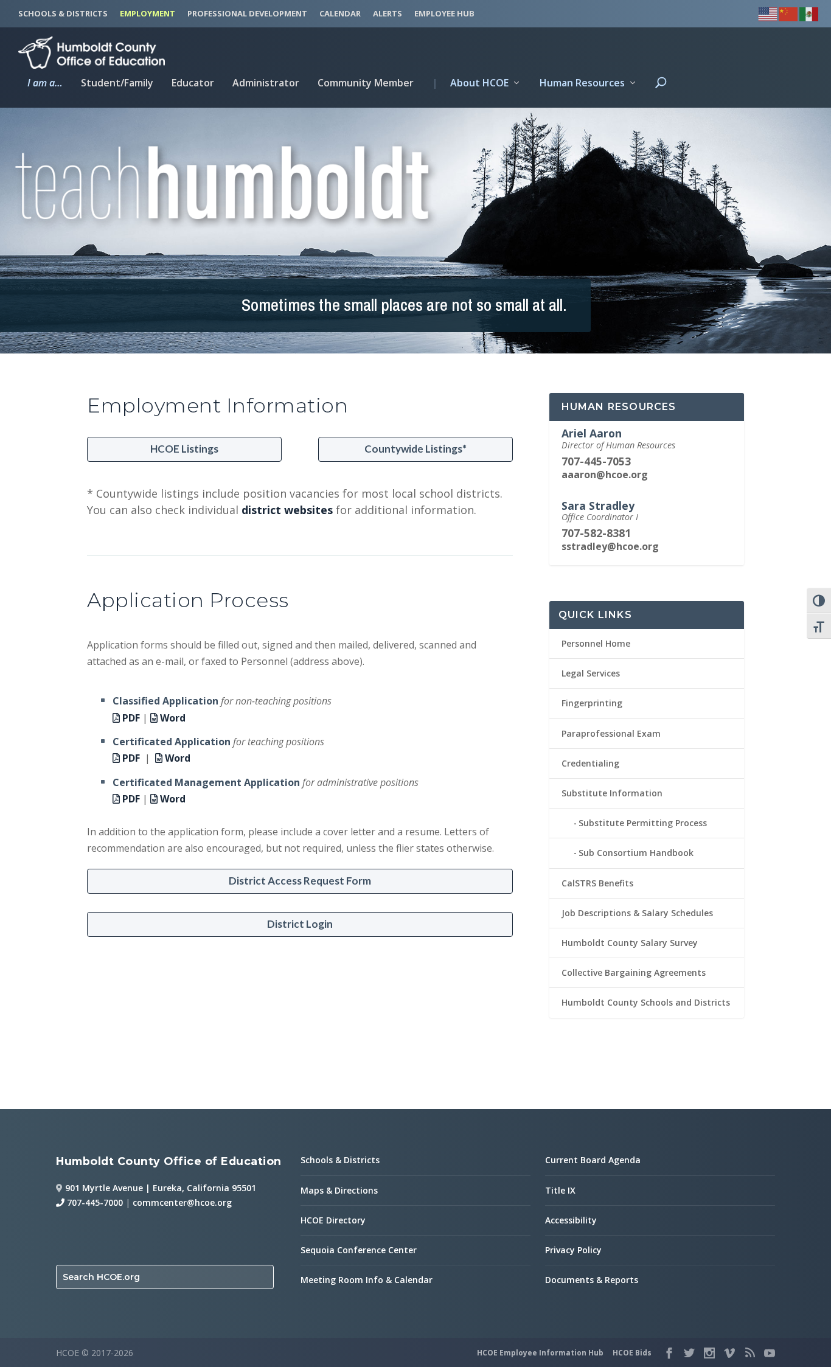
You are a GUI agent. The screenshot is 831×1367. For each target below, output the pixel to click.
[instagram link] (709, 1353)
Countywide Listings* (415, 448)
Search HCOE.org (101, 1276)
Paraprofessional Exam (611, 733)
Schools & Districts (340, 1160)
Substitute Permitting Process (643, 823)
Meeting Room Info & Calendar (367, 1279)
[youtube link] (769, 1353)
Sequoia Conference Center (359, 1250)
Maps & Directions (339, 1190)
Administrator (265, 83)
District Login (300, 923)
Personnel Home (596, 643)
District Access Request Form (300, 880)
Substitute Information (612, 793)
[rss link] (749, 1353)
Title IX (560, 1190)
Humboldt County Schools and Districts (646, 1002)
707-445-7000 (93, 1202)
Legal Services (591, 673)
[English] (768, 12)
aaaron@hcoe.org (605, 474)
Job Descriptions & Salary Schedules (637, 913)
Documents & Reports (591, 1279)
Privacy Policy (573, 1250)
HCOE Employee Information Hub (540, 1353)
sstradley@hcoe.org (610, 546)
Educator (193, 83)
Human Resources (582, 83)
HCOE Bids (632, 1353)
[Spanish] (809, 12)
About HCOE (470, 83)
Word (172, 718)
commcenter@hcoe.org (182, 1202)
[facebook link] (669, 1353)
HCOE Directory (333, 1220)
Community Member (366, 83)
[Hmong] (789, 12)
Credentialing (590, 763)
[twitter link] (689, 1353)
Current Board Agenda (593, 1160)
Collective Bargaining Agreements (634, 972)
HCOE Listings (184, 448)
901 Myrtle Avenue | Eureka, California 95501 (160, 1188)
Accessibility (571, 1220)
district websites (287, 510)
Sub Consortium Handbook (636, 852)
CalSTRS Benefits (597, 883)
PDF (130, 718)
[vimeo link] (729, 1353)
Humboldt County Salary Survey (630, 942)
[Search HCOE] (661, 93)
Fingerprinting (592, 703)
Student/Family (117, 83)
